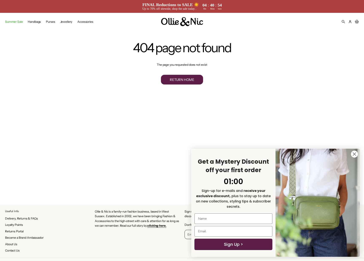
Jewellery (66, 22)
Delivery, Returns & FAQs (21, 218)
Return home (182, 80)
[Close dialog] (354, 154)
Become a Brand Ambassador (24, 238)
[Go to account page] (350, 21)
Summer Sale (14, 22)
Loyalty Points (14, 225)
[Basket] (356, 21)
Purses (50, 22)
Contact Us (12, 250)
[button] (343, 21)
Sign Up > (233, 244)
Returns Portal (14, 231)
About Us (11, 244)
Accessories (85, 22)
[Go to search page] (343, 21)
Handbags (34, 22)
